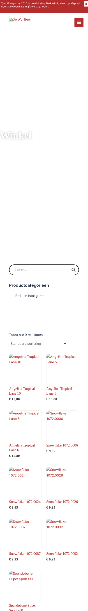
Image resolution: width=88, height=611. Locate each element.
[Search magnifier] (73, 270)
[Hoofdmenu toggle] (78, 22)
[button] (48, 295)
